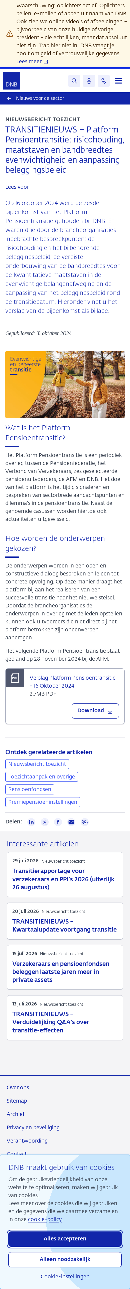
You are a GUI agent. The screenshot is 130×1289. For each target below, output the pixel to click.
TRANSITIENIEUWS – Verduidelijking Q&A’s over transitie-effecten (50, 1022)
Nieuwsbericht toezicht (37, 764)
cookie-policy (45, 1219)
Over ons (18, 1087)
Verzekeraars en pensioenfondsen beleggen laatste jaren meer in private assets (60, 972)
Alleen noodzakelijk (65, 1259)
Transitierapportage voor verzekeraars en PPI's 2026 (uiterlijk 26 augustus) (63, 879)
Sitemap (17, 1101)
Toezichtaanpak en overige (41, 776)
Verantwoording (27, 1141)
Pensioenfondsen (29, 789)
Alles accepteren (65, 1239)
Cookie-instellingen (65, 1276)
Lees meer (29, 61)
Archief (15, 1114)
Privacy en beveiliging (33, 1127)
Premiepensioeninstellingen (42, 802)
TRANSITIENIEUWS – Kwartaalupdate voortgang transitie (64, 926)
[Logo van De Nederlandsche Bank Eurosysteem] (11, 81)
